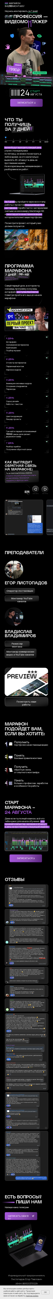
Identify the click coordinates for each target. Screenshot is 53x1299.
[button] (26, 240)
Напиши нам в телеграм (17, 1207)
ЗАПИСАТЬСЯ (25, 102)
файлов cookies (32, 1296)
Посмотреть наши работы (26, 703)
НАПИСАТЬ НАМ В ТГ (18, 1217)
